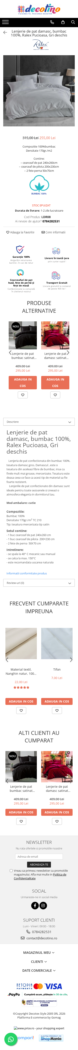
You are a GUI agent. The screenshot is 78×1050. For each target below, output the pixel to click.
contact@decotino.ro (41, 938)
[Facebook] (35, 905)
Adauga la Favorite (21, 232)
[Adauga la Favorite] (23, 394)
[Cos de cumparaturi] (63, 22)
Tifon (57, 669)
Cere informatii (55, 232)
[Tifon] (57, 643)
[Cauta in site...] (73, 22)
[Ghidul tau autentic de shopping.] (24, 1038)
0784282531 (41, 932)
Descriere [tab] (13, 422)
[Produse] (6, 23)
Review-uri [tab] (15, 583)
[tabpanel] (39, 90)
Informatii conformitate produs (26, 573)
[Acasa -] (39, 9)
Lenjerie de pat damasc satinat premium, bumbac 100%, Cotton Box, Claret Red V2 (55, 356)
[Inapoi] (3, 32)
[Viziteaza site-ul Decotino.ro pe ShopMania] (51, 1038)
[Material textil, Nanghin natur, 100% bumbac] (21, 643)
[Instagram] (43, 905)
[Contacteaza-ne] (52, 22)
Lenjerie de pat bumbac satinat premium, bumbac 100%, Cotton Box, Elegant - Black (22, 356)
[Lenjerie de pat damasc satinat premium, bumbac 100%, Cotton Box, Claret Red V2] (55, 335)
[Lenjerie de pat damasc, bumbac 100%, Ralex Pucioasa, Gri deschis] (39, 90)
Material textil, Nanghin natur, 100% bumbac (21, 671)
